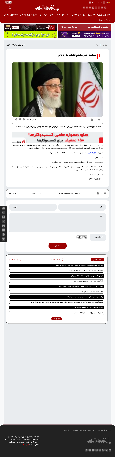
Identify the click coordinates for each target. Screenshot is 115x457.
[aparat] (105, 7)
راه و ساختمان (76, 15)
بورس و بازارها (101, 15)
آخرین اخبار (97, 259)
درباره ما (108, 430)
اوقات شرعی (74, 430)
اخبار (97, 45)
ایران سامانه (25, 444)
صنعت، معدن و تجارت (52, 15)
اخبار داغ (105, 45)
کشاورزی (29, 15)
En (107, 2)
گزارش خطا (35, 193)
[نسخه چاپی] (92, 119)
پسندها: (11, 194)
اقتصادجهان (13, 15)
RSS (65, 430)
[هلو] (57, 137)
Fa (109, 2)
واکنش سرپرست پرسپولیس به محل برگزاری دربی (88, 307)
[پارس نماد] (30, 34)
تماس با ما (99, 430)
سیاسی (22, 15)
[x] (3, 221)
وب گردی (15, 259)
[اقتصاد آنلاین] (47, 7)
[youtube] (90, 7)
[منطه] (30, 27)
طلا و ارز (92, 15)
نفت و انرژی (66, 15)
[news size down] (24, 119)
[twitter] (96, 7)
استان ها (5, 15)
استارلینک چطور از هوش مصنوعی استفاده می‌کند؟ (88, 281)
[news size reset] (20, 119)
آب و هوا (83, 430)
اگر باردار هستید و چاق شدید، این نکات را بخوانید (88, 313)
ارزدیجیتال (38, 15)
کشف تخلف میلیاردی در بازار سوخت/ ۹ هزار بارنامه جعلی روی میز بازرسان (81, 286)
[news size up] (16, 119)
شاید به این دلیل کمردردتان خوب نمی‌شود (90, 292)
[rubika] (87, 7)
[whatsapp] (99, 7)
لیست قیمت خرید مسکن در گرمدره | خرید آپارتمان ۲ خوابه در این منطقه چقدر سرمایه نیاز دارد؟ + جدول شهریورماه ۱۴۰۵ (67, 302)
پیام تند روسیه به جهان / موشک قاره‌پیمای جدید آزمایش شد (85, 297)
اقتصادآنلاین (91, 153)
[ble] (84, 7)
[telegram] (102, 7)
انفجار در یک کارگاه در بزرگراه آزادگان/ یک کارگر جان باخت (86, 271)
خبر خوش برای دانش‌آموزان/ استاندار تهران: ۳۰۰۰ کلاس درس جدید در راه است (79, 265)
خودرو (85, 15)
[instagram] (93, 7)
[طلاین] (84, 34)
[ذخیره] (99, 119)
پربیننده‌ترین (55, 259)
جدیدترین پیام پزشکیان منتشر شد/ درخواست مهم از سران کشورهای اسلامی (87, 20)
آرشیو (58, 318)
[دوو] (84, 27)
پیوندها (91, 430)
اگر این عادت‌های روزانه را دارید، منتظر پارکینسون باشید (87, 276)
